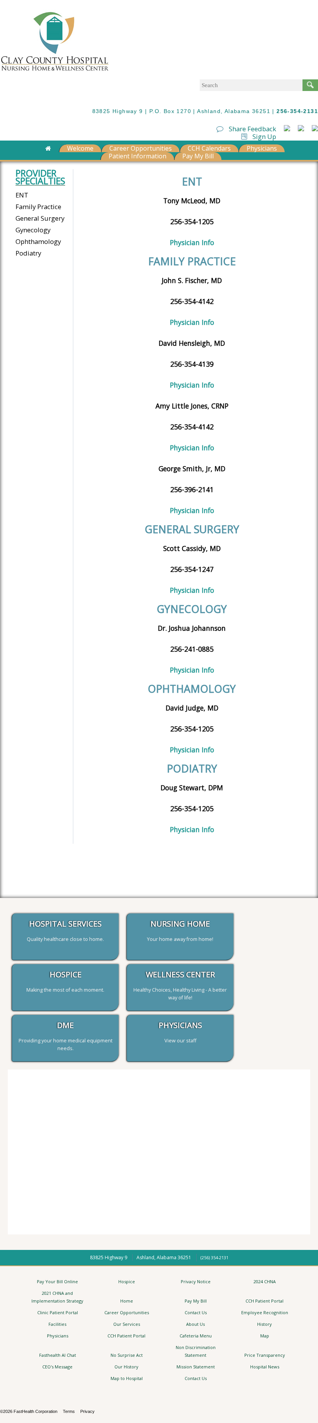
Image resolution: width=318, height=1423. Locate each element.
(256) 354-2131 (214, 1257)
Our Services (126, 1324)
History (264, 1324)
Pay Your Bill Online (57, 1281)
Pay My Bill (198, 156)
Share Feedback (251, 128)
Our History (126, 1367)
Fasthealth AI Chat (57, 1355)
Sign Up (263, 136)
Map (264, 1336)
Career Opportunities (140, 148)
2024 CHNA (265, 1281)
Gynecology (33, 229)
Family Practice (38, 206)
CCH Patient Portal (264, 1301)
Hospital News (264, 1367)
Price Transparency (264, 1355)
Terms (69, 1411)
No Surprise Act (127, 1355)
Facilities (57, 1324)
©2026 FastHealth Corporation (28, 1411)
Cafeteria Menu (196, 1336)
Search (310, 85)
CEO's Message (57, 1367)
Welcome (80, 148)
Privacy (87, 1411)
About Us (195, 1324)
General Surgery (40, 218)
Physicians (262, 148)
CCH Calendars (209, 148)
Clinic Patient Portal (57, 1312)
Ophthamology (38, 241)
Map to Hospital (127, 1378)
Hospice (126, 1281)
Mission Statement (195, 1367)
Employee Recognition (264, 1312)
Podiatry (28, 253)
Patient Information (137, 156)
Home (126, 1301)
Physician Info (192, 242)
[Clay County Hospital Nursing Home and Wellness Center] (55, 72)
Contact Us (196, 1312)
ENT (22, 195)
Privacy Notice (196, 1281)
